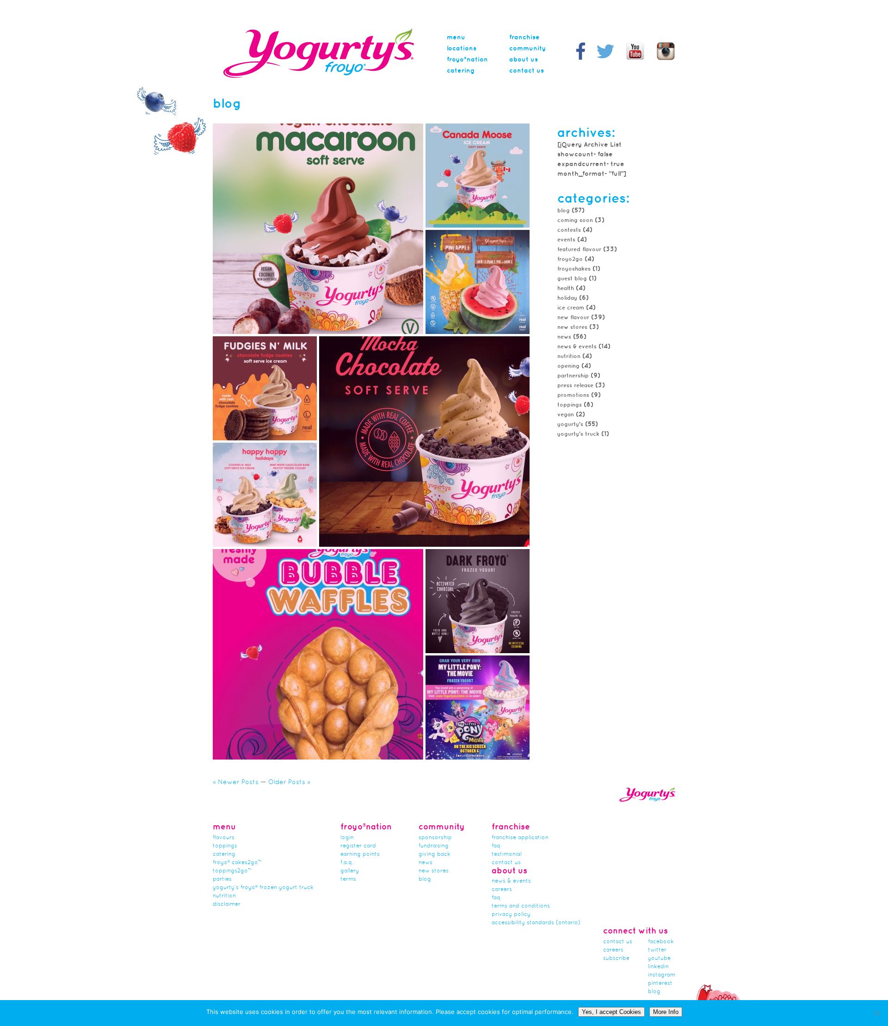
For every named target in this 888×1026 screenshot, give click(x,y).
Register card (358, 846)
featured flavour (579, 249)
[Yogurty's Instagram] (665, 59)
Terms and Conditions (521, 906)
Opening (568, 366)
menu (456, 37)
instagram (661, 975)
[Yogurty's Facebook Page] (581, 59)
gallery (349, 871)
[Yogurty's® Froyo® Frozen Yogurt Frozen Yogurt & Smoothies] (318, 76)
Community (527, 48)
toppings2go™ (232, 871)
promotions (573, 395)
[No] (876, 1013)
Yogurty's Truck (578, 434)
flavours (223, 837)
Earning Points (360, 854)
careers (502, 889)
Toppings (225, 846)
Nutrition (568, 356)
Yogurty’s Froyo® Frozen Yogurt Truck (263, 887)
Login (347, 837)
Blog (563, 210)
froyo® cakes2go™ (237, 862)
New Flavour (573, 317)
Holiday (567, 298)
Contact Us (526, 71)
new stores (572, 327)
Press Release (575, 385)
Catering (461, 71)
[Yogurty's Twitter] (605, 59)
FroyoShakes (574, 269)
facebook (661, 941)
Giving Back (434, 854)
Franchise (524, 37)
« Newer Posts (236, 782)
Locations (461, 48)
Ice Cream (570, 307)
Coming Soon (575, 220)
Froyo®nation (467, 59)
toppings (569, 405)
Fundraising (434, 846)
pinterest (660, 983)
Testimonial (507, 854)
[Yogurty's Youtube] (635, 59)
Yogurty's (570, 424)
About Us (523, 59)
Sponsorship (435, 837)
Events (566, 239)
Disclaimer (226, 904)
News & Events (577, 346)
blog (654, 991)
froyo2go (570, 259)
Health (565, 288)
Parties (222, 879)
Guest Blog (572, 278)
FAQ (496, 846)
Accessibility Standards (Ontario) (536, 923)
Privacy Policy (511, 914)
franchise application (520, 837)
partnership (573, 375)
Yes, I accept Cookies (611, 1011)
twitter (657, 950)
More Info (665, 1011)
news (564, 337)
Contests (569, 230)
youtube (659, 958)
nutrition (224, 896)
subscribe (616, 958)
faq (496, 898)
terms (348, 879)
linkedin (658, 966)
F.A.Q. (346, 862)
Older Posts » (289, 782)
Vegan (565, 414)
